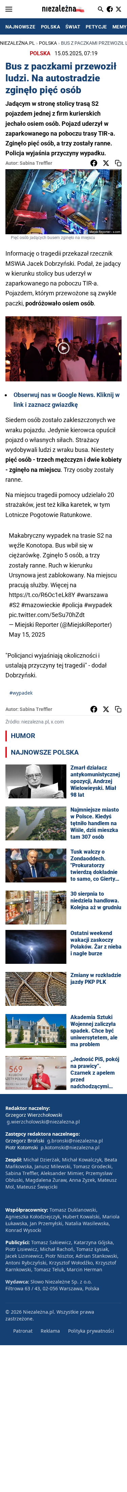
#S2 (14, 605)
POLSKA (50, 26)
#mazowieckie (40, 605)
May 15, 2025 (27, 634)
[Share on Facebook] (93, 163)
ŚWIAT (72, 26)
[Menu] (9, 9)
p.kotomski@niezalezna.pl (70, 1147)
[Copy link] (118, 163)
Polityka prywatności (91, 1331)
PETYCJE (96, 26)
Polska (48, 43)
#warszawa (92, 594)
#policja (72, 605)
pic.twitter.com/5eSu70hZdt (47, 614)
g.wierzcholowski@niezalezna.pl (43, 1121)
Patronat (23, 1331)
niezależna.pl (17, 43)
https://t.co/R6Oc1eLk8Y (42, 594)
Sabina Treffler (36, 163)
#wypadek (98, 605)
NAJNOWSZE (20, 26)
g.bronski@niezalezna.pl (75, 1140)
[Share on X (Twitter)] (106, 163)
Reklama (50, 1331)
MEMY (119, 26)
